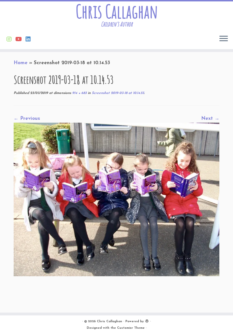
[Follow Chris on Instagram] (11, 40)
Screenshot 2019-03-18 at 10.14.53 (117, 93)
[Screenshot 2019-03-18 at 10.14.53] (116, 198)
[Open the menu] (223, 39)
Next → (210, 118)
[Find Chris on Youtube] (20, 40)
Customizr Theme (131, 328)
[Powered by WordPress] (147, 321)
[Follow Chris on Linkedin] (30, 40)
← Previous (27, 118)
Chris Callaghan (117, 11)
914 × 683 (79, 93)
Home (21, 62)
